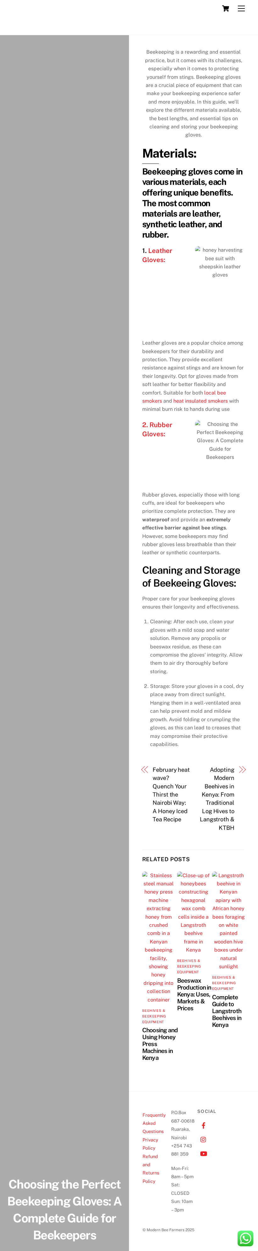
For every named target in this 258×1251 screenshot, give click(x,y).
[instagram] (203, 1138)
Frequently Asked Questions (154, 1123)
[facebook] (203, 1124)
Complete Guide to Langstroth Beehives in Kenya (227, 1011)
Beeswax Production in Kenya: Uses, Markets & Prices (194, 994)
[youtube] (203, 1153)
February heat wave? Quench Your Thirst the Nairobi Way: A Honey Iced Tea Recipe (171, 794)
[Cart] (225, 8)
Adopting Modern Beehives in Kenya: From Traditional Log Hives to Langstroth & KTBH (217, 798)
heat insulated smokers (200, 401)
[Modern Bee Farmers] (20, 27)
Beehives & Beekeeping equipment (154, 1016)
